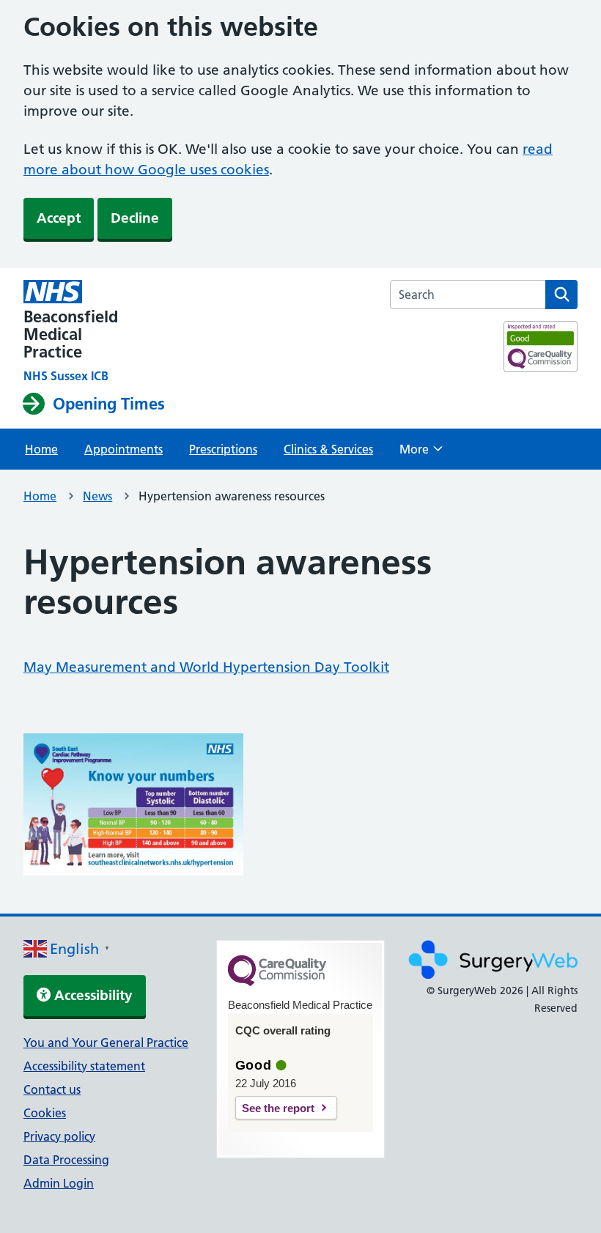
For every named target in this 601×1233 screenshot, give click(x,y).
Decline (135, 218)
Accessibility (92, 995)
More (421, 453)
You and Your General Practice (105, 1042)
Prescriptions (223, 449)
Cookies (44, 1113)
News (97, 496)
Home (41, 449)
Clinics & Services (328, 449)
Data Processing (66, 1159)
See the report (278, 1108)
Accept (59, 218)
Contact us (52, 1089)
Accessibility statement (84, 1066)
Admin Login (58, 1183)
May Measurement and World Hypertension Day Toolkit (206, 667)
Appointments (123, 449)
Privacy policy (59, 1136)
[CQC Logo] (277, 982)
